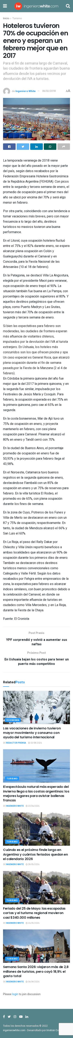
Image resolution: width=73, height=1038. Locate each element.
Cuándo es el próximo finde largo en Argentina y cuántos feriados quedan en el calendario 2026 (35, 854)
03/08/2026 (36, 743)
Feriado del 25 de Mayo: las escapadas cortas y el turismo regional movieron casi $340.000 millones (34, 913)
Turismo (17, 18)
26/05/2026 (33, 923)
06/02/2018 (49, 91)
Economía (12, 720)
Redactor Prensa (16, 743)
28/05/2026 (33, 864)
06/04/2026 (33, 981)
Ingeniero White (25, 91)
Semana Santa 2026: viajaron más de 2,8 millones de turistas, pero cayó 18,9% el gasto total (36, 971)
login (15, 994)
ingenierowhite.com (14, 1030)
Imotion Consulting (57, 1030)
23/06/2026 (33, 806)
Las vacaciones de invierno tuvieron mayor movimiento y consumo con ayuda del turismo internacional (32, 733)
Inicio (6, 18)
